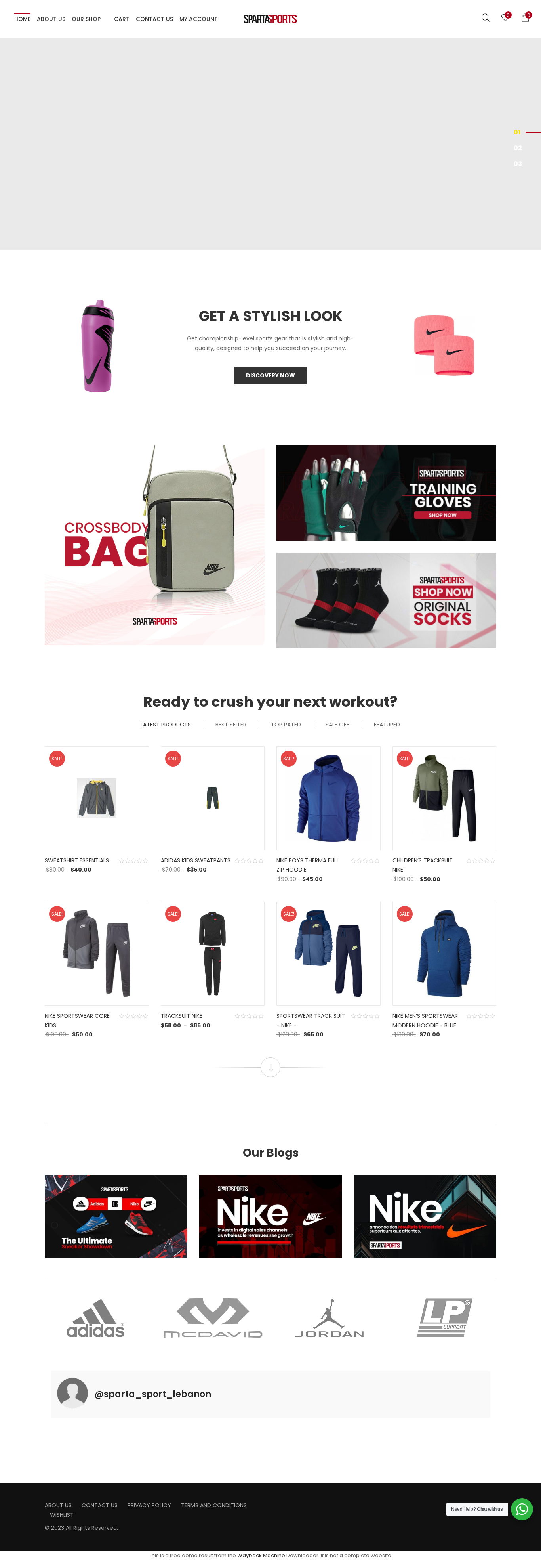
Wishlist (62, 1515)
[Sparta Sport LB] (270, 19)
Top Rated (286, 724)
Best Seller (230, 724)
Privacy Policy (149, 1505)
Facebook (278, 1502)
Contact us (100, 1505)
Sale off (337, 724)
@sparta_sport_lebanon (152, 1394)
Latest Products (166, 724)
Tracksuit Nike (181, 1016)
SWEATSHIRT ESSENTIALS (77, 860)
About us (58, 1505)
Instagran (291, 1502)
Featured (387, 724)
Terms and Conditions (214, 1505)
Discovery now (270, 375)
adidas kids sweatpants (195, 860)
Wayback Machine (261, 1555)
